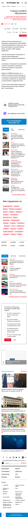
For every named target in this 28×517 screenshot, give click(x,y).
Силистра (20, 226)
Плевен (12, 223)
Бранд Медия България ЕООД (18, 497)
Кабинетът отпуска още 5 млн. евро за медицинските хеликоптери (17, 173)
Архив (14, 339)
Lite (16, 474)
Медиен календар (7, 507)
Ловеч (15, 217)
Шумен (13, 234)
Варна (5, 209)
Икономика (5, 468)
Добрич (5, 214)
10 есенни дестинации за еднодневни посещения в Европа (16, 262)
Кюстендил (7, 217)
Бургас (16, 206)
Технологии (5, 474)
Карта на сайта (18, 491)
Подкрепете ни (18, 502)
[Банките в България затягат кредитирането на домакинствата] (14, 401)
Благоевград (7, 206)
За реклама (5, 485)
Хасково (6, 234)
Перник (5, 223)
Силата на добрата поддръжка (15, 269)
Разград (7, 226)
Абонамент (5, 491)
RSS (25, 457)
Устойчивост (5, 471)
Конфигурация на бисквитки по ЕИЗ (7, 505)
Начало (4, 6)
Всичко (17, 477)
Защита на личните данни (19, 486)
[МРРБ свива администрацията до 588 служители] (6, 181)
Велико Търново (15, 209)
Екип (16, 488)
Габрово (18, 211)
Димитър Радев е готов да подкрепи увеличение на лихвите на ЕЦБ (12, 390)
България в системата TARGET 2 (11, 451)
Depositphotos (19, 515)
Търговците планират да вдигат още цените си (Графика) (18, 145)
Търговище (19, 231)
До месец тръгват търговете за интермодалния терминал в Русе (16, 164)
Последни (6, 129)
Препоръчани (21, 129)
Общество (18, 471)
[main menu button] (25, 2)
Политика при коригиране (18, 494)
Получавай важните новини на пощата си (14, 460)
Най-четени (12, 129)
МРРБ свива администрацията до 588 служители (17, 181)
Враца (11, 211)
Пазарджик (15, 220)
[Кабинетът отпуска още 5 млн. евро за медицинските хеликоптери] (6, 172)
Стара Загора (8, 231)
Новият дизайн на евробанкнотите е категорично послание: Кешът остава (13, 430)
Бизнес (8, 6)
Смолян (13, 228)
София (20, 228)
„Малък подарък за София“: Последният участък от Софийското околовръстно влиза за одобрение (18, 154)
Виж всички (24, 371)
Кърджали (14, 214)
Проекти (4, 477)
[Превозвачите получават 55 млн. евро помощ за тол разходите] (6, 188)
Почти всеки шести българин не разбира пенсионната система (17, 136)
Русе (13, 226)
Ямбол (20, 234)
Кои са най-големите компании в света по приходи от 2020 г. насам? (18, 285)
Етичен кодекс (6, 497)
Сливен (5, 228)
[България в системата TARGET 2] (14, 442)
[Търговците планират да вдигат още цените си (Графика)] (6, 145)
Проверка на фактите (6, 489)
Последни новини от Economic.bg (18, 296)
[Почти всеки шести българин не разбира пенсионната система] (6, 136)
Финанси (14, 6)
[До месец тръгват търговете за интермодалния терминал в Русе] (6, 163)
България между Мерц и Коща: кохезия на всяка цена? (18, 291)
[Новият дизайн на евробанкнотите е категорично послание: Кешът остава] (14, 420)
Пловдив (20, 223)
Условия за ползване (20, 500)
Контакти (5, 493)
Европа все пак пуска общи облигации (13, 362)
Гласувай (8, 339)
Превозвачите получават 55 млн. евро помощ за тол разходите (18, 189)
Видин (5, 211)
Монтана (6, 220)
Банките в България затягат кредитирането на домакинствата (12, 410)
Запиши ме (23, 463)
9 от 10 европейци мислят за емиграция (18, 276)
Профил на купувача (7, 502)
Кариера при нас (6, 500)
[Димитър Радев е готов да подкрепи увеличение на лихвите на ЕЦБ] (14, 381)
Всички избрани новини (18, 194)
